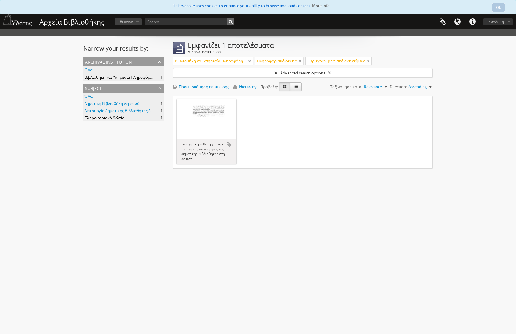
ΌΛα (89, 70)
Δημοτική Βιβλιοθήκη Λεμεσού (112, 103)
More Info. (321, 5)
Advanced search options (302, 73)
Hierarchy (247, 86)
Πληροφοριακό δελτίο (105, 118)
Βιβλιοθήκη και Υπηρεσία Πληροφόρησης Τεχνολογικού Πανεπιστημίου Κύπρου (157, 77)
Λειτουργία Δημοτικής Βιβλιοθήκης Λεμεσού (124, 110)
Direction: (398, 86)
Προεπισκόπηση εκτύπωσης (203, 86)
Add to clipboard (229, 145)
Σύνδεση (496, 21)
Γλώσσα (457, 21)
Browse (126, 21)
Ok (498, 7)
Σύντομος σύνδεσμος (472, 21)
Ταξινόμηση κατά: (346, 86)
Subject (93, 88)
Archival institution (108, 61)
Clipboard (442, 21)
